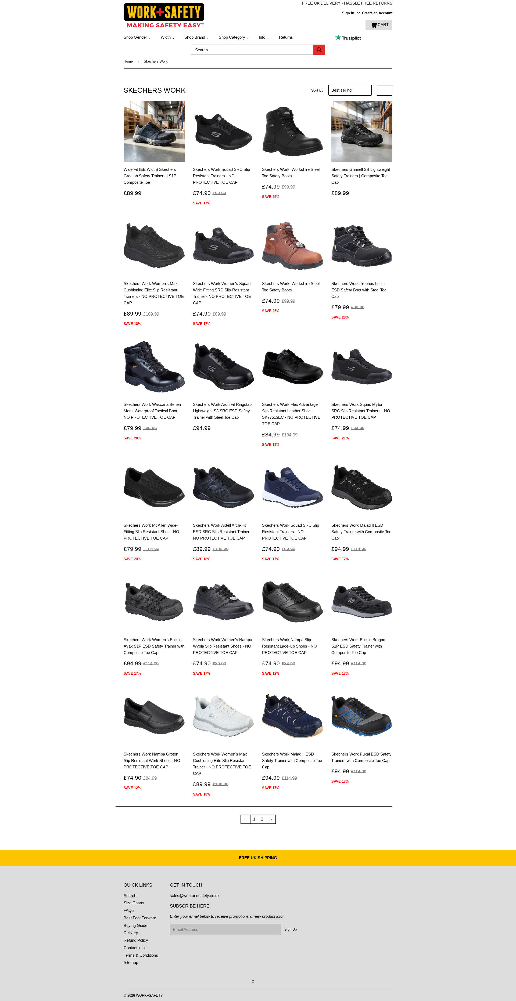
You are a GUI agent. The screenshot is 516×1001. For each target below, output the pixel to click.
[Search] (319, 50)
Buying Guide (135, 925)
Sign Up (290, 929)
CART (383, 24)
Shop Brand (197, 37)
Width (168, 37)
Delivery (131, 932)
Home (128, 61)
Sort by (317, 90)
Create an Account (377, 13)
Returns (286, 37)
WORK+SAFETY (149, 995)
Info (264, 37)
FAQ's (129, 910)
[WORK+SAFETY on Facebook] (253, 981)
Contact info (134, 947)
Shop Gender (138, 37)
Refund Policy (136, 940)
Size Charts (134, 903)
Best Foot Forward (140, 918)
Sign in (348, 13)
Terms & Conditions (141, 955)
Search (130, 895)
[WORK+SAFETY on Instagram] (259, 981)
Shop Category (234, 37)
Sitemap (131, 962)
